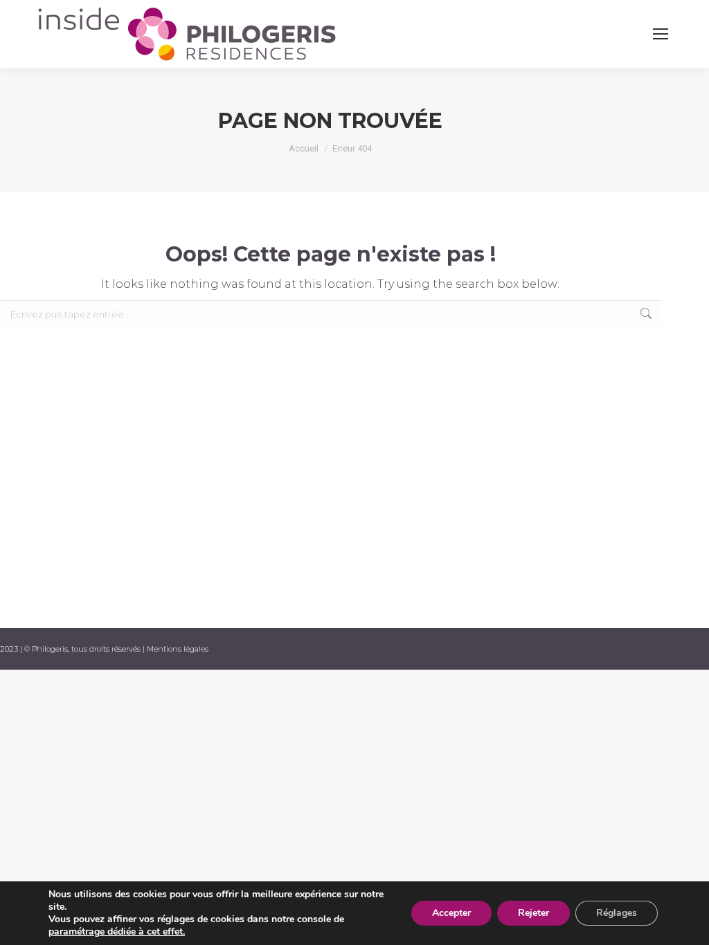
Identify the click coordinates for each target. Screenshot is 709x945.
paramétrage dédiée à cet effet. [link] (116, 931)
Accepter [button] (451, 912)
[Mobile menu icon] (660, 34)
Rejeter (533, 912)
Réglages (616, 912)
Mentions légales (177, 649)
